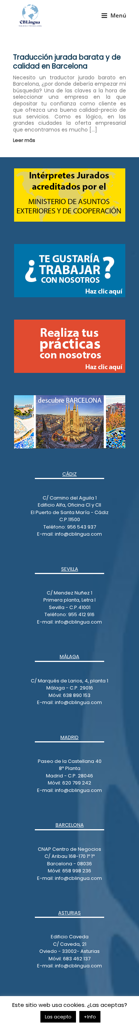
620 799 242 (76, 782)
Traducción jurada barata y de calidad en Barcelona (67, 61)
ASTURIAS (69, 912)
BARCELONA (70, 824)
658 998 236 (76, 870)
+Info (90, 1016)
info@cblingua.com (78, 534)
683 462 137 (76, 958)
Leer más (24, 140)
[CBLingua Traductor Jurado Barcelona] (30, 15)
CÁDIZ (69, 474)
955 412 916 (81, 614)
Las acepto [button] (58, 1016)
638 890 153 (76, 695)
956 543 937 (81, 526)
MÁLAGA (69, 656)
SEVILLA (69, 569)
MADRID (69, 737)
